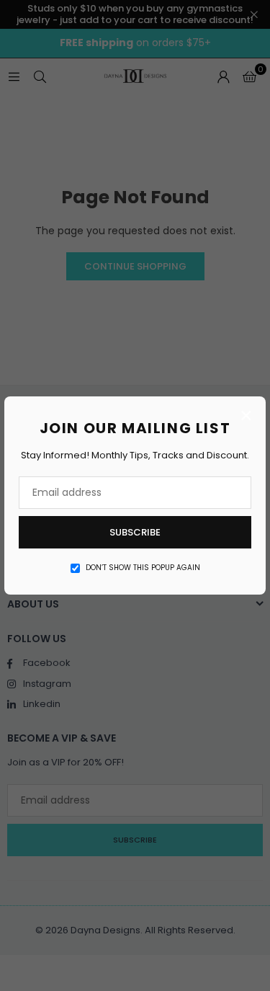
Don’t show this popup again (143, 568)
